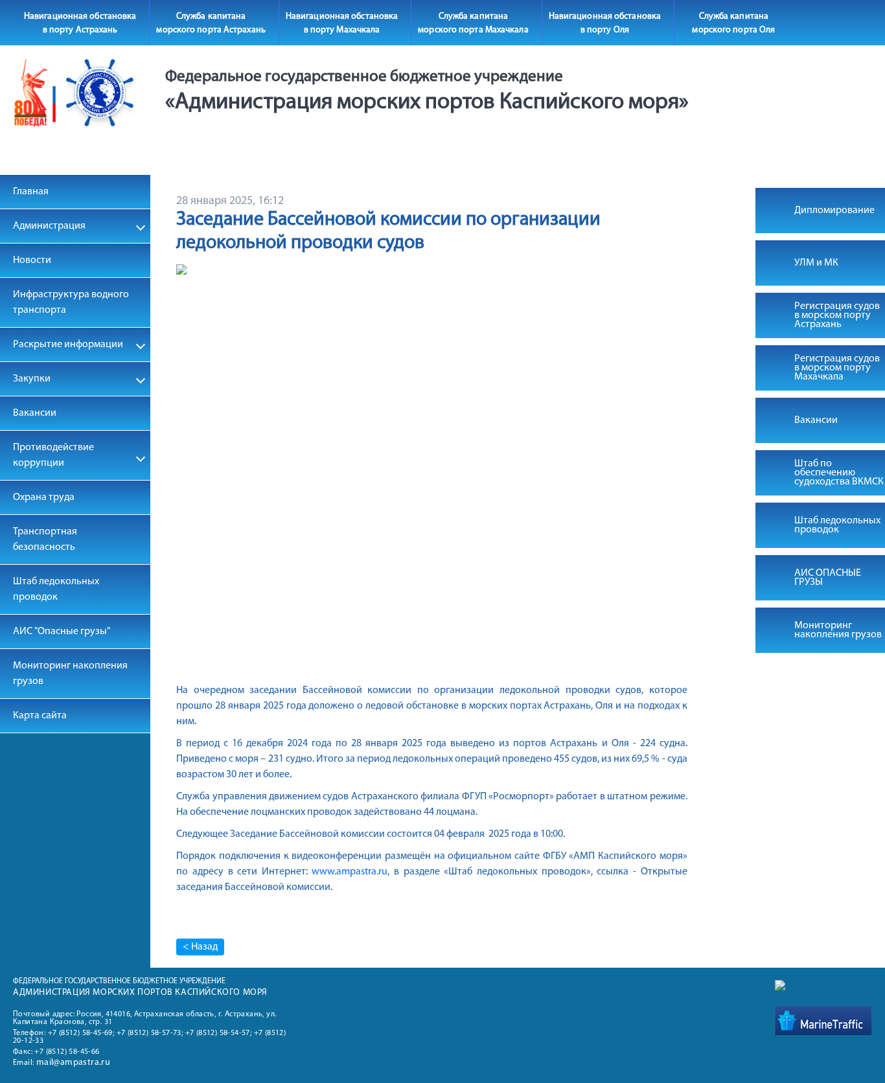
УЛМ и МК (816, 263)
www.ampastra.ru (349, 872)
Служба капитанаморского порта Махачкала (473, 23)
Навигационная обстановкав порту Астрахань (80, 23)
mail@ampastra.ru (73, 1062)
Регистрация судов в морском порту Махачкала (837, 368)
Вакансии (34, 413)
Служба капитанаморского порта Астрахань (210, 23)
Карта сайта (40, 716)
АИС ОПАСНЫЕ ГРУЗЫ (827, 577)
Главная (31, 192)
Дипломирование (834, 210)
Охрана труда (44, 497)
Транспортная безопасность (45, 540)
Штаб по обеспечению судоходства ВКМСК (839, 473)
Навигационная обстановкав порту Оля (605, 23)
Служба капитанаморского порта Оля (733, 23)
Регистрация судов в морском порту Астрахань (837, 315)
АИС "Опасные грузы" (61, 631)
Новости (32, 260)
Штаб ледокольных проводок (56, 589)
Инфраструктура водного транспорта (71, 302)
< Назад (200, 947)
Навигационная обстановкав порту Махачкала (342, 23)
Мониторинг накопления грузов (70, 674)
